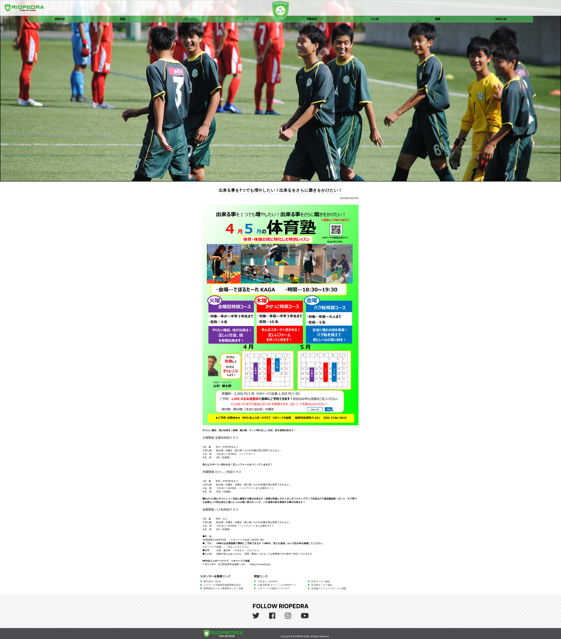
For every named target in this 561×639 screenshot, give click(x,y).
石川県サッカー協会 (321, 584)
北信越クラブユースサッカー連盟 (328, 588)
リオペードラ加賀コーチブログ (273, 588)
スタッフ (248, 18)
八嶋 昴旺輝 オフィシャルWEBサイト (278, 584)
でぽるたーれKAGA (267, 581)
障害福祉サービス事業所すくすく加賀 (223, 588)
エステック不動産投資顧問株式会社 (222, 584)
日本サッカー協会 (320, 581)
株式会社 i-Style (212, 581)
